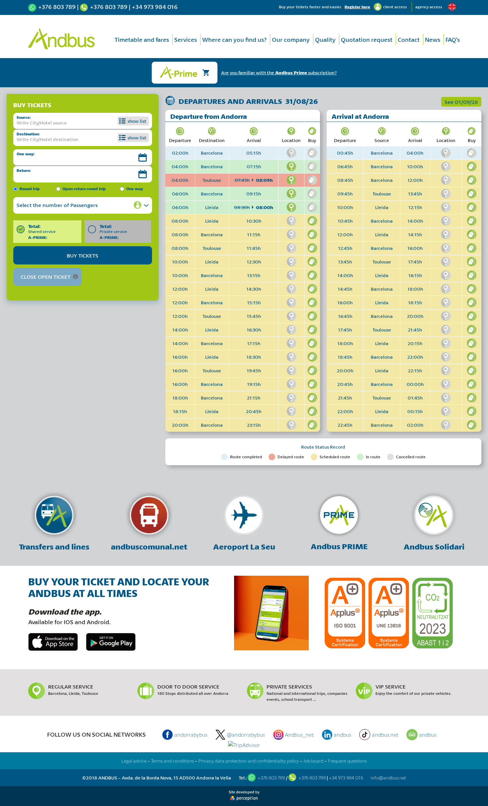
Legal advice (134, 761)
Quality (325, 39)
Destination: (28, 133)
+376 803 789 (57, 7)
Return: (24, 170)
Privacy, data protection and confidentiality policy (249, 761)
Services (185, 39)
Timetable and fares (142, 39)
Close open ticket (45, 276)
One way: (26, 153)
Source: (24, 117)
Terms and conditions (172, 761)
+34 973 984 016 (155, 7)
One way (134, 188)
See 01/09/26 (461, 101)
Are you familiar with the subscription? (279, 72)
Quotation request (366, 39)
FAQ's (453, 39)
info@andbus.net (388, 777)
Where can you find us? (234, 39)
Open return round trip (84, 188)
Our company (291, 39)
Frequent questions (347, 761)
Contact (409, 39)
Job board (313, 761)
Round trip (30, 188)
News (432, 39)
